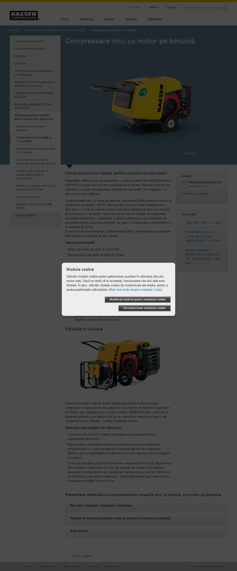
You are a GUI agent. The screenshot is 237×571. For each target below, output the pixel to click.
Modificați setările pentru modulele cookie (137, 299)
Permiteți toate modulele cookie (144, 308)
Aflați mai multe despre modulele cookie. (136, 289)
